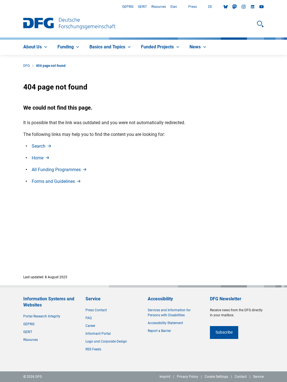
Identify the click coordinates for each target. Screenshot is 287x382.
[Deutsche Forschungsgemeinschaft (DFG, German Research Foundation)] (69, 24)
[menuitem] (35, 47)
